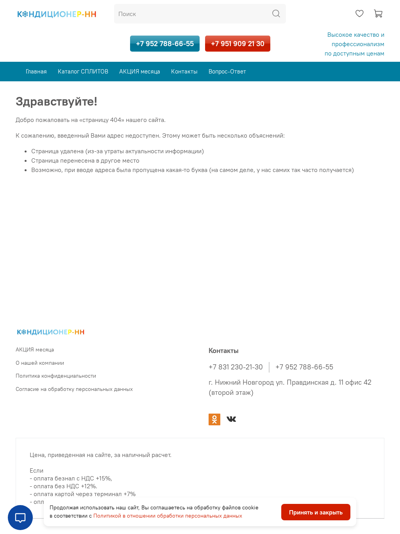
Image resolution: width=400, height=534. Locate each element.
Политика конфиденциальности (56, 375)
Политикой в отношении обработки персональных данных (167, 515)
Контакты (184, 71)
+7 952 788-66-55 (165, 43)
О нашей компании (40, 362)
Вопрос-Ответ (227, 71)
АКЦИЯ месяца (139, 71)
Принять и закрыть (316, 512)
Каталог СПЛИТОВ (83, 71)
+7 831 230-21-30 (236, 367)
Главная (36, 71)
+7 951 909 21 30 (237, 43)
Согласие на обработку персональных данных (74, 388)
